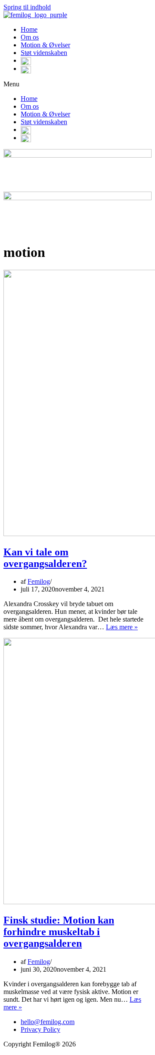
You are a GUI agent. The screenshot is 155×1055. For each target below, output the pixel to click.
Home (29, 29)
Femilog (39, 581)
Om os (30, 37)
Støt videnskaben (44, 52)
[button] (77, 84)
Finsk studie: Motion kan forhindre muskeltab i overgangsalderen (58, 932)
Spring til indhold (27, 7)
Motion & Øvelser (45, 45)
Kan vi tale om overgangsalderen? (45, 557)
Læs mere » (122, 627)
